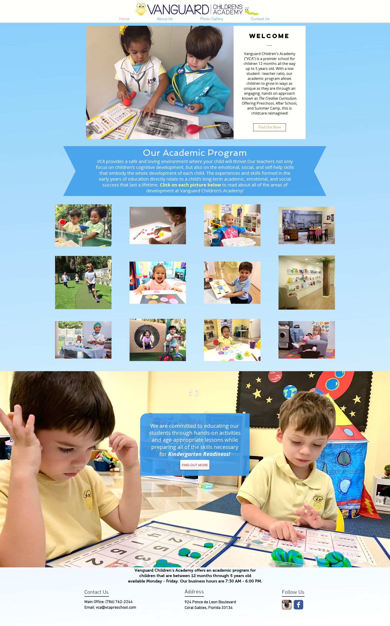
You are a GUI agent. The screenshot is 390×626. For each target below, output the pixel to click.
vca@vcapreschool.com (116, 607)
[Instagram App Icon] (287, 605)
